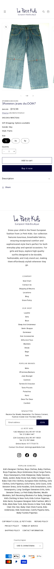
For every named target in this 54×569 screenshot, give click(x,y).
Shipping (5, 113)
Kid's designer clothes (13, 469)
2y (6, 141)
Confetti (27, 403)
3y (16, 141)
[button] (4, 11)
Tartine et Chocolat (27, 384)
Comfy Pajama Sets (40, 510)
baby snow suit (23, 478)
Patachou (27, 392)
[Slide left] (21, 96)
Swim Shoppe (27, 328)
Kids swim (8, 501)
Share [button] (8, 187)
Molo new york (15, 504)
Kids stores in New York (34, 504)
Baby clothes (44, 469)
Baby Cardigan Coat (40, 478)
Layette (27, 313)
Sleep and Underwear (27, 325)
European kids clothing (36, 481)
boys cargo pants (42, 472)
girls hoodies (23, 487)
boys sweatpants (12, 475)
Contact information (33, 530)
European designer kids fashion (29, 501)
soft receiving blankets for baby (27, 495)
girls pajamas (17, 484)
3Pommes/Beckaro (27, 372)
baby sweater (43, 475)
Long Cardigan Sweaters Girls (30, 489)
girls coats (41, 484)
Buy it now (27, 168)
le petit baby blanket (31, 492)
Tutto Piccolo (27, 388)
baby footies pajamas (27, 513)
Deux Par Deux (27, 399)
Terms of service (30, 526)
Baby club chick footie (31, 507)
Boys (27, 321)
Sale (27, 356)
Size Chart (27, 281)
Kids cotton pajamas (39, 498)
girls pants (30, 484)
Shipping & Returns (27, 289)
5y (25, 141)
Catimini (27, 380)
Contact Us (27, 285)
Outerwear (27, 332)
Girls (27, 317)
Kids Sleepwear (28, 475)
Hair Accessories (27, 336)
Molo (27, 368)
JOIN (42, 422)
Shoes (27, 348)
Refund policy (41, 521)
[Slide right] (33, 96)
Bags (27, 352)
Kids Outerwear (23, 510)
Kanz (27, 395)
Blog (27, 296)
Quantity (5, 147)
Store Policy (27, 300)
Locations (27, 293)
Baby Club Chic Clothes (13, 481)
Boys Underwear (25, 472)
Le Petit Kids (25, 521)
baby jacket (9, 478)
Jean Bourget (26, 376)
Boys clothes (31, 469)
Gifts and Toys (27, 340)
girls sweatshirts (38, 487)
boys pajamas (9, 472)
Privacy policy (12, 526)
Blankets (27, 344)
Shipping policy (12, 530)
